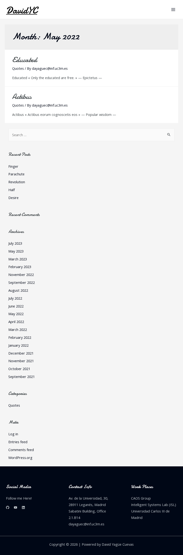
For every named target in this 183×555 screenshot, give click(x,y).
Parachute (16, 174)
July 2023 (15, 243)
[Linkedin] (23, 507)
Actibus (21, 97)
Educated (24, 60)
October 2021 (19, 368)
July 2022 (15, 298)
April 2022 (16, 321)
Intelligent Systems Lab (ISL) (153, 504)
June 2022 (16, 306)
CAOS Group (141, 498)
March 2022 (17, 329)
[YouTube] (15, 507)
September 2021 (21, 376)
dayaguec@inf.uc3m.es (86, 524)
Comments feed (21, 449)
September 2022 (21, 282)
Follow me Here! (19, 498)
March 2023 (17, 259)
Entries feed (17, 441)
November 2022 (21, 274)
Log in (13, 433)
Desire (13, 197)
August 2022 (18, 290)
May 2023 (16, 251)
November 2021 (21, 360)
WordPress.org (20, 457)
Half (11, 189)
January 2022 (18, 345)
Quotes (18, 68)
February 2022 (19, 337)
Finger (13, 166)
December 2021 (21, 353)
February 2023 (19, 266)
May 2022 (16, 313)
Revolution (16, 181)
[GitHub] (7, 507)
